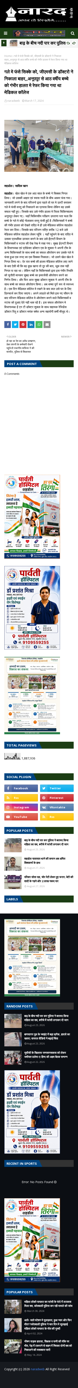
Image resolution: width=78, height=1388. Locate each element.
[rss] (21, 797)
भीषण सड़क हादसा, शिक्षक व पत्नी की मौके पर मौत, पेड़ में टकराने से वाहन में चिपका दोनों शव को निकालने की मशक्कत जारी (48, 1345)
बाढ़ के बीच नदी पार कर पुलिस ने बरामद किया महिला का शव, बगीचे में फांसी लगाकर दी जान (46, 842)
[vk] (57, 807)
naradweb (13, 101)
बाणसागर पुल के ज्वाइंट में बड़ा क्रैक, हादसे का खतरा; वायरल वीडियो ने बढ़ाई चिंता (47, 1036)
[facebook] (21, 788)
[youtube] (21, 816)
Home (8, 56)
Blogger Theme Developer (49, 1380)
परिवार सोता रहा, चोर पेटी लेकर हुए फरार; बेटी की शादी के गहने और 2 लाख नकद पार (48, 879)
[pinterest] (57, 797)
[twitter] (57, 788)
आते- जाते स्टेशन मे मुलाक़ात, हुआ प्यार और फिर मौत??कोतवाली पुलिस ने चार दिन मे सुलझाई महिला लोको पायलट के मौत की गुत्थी (48, 1324)
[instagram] (21, 807)
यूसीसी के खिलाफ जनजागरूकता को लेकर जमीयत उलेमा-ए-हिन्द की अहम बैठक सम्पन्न (45, 1055)
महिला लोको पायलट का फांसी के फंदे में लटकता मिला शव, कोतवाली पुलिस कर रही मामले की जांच (48, 1304)
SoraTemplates (30, 1378)
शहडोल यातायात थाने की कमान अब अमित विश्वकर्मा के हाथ (44, 861)
